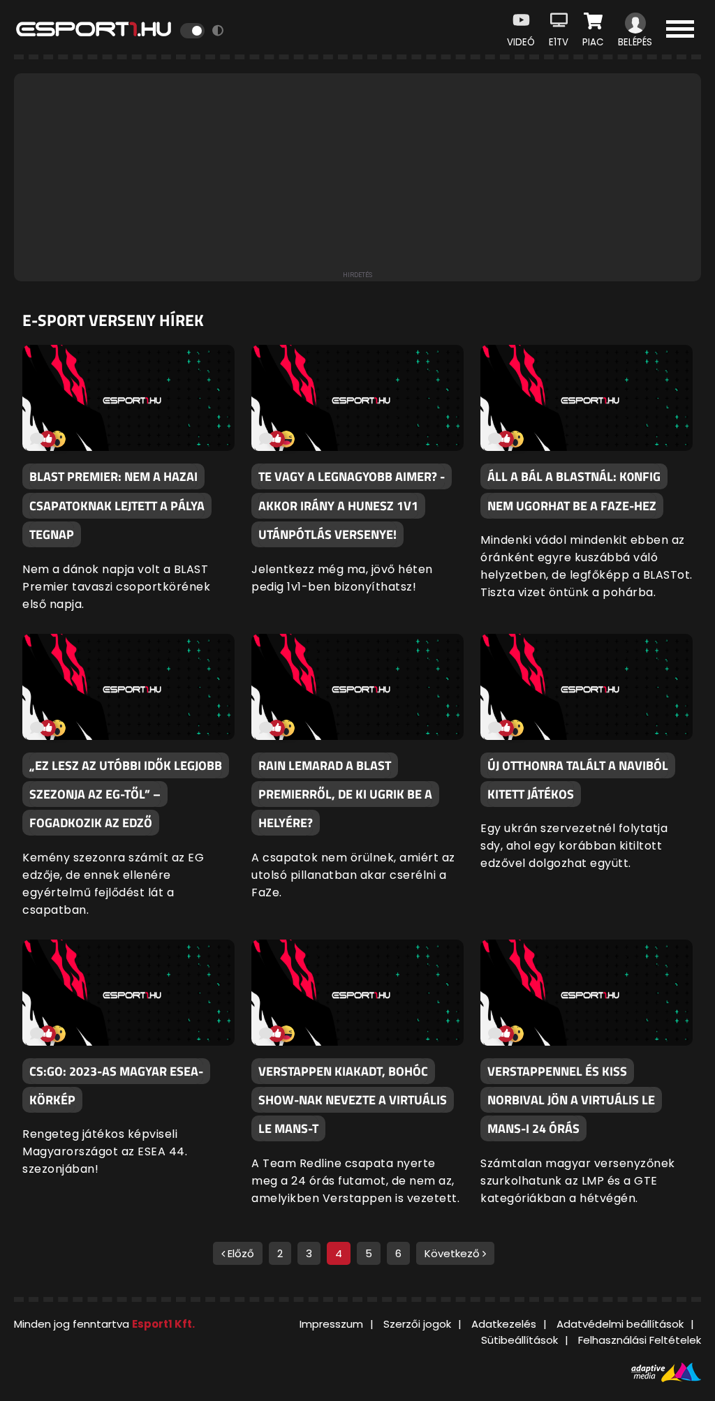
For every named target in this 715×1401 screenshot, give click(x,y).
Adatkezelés (503, 1324)
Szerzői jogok (417, 1324)
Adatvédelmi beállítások (620, 1324)
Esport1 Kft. (163, 1324)
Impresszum (331, 1324)
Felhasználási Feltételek (639, 1340)
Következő (453, 1253)
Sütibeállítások (519, 1340)
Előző (239, 1253)
